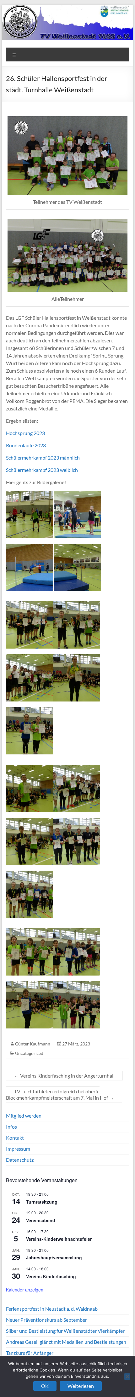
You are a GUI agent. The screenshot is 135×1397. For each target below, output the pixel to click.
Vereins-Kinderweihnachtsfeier (59, 1239)
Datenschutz (20, 1160)
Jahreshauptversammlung (54, 1257)
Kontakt (15, 1138)
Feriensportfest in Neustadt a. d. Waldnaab (52, 1309)
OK (45, 1386)
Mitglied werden (23, 1116)
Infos (11, 1127)
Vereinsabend (40, 1220)
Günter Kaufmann (32, 1043)
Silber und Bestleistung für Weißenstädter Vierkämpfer (65, 1331)
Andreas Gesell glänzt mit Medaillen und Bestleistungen (66, 1342)
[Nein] (127, 1376)
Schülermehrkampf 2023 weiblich (42, 470)
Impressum (18, 1149)
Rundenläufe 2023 (26, 445)
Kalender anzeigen (24, 1289)
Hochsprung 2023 (25, 433)
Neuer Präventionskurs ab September (46, 1320)
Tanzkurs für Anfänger (29, 1353)
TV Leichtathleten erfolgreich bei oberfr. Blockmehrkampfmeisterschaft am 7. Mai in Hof (60, 1094)
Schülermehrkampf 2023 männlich (43, 458)
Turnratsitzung (41, 1202)
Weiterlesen (81, 1386)
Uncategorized (29, 1053)
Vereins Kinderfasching (51, 1276)
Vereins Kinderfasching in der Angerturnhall (64, 1076)
